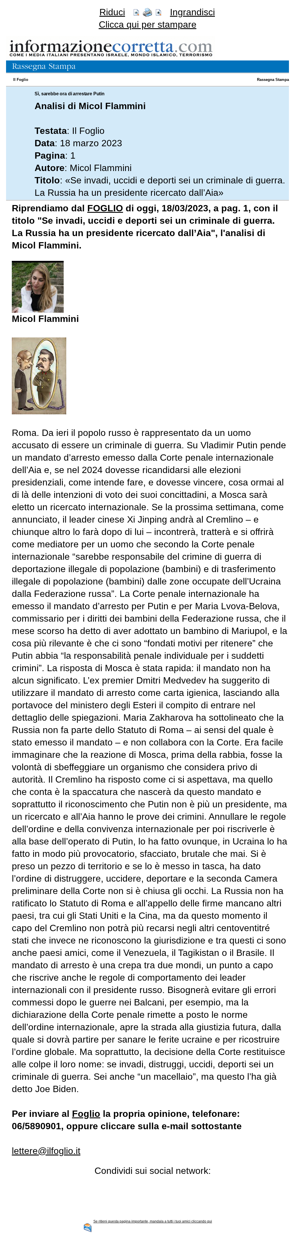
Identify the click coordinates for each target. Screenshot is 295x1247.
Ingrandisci (192, 12)
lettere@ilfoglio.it (46, 1151)
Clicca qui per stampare (147, 24)
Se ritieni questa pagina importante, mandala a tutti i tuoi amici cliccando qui (152, 1221)
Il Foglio (20, 79)
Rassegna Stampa (273, 79)
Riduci (112, 12)
